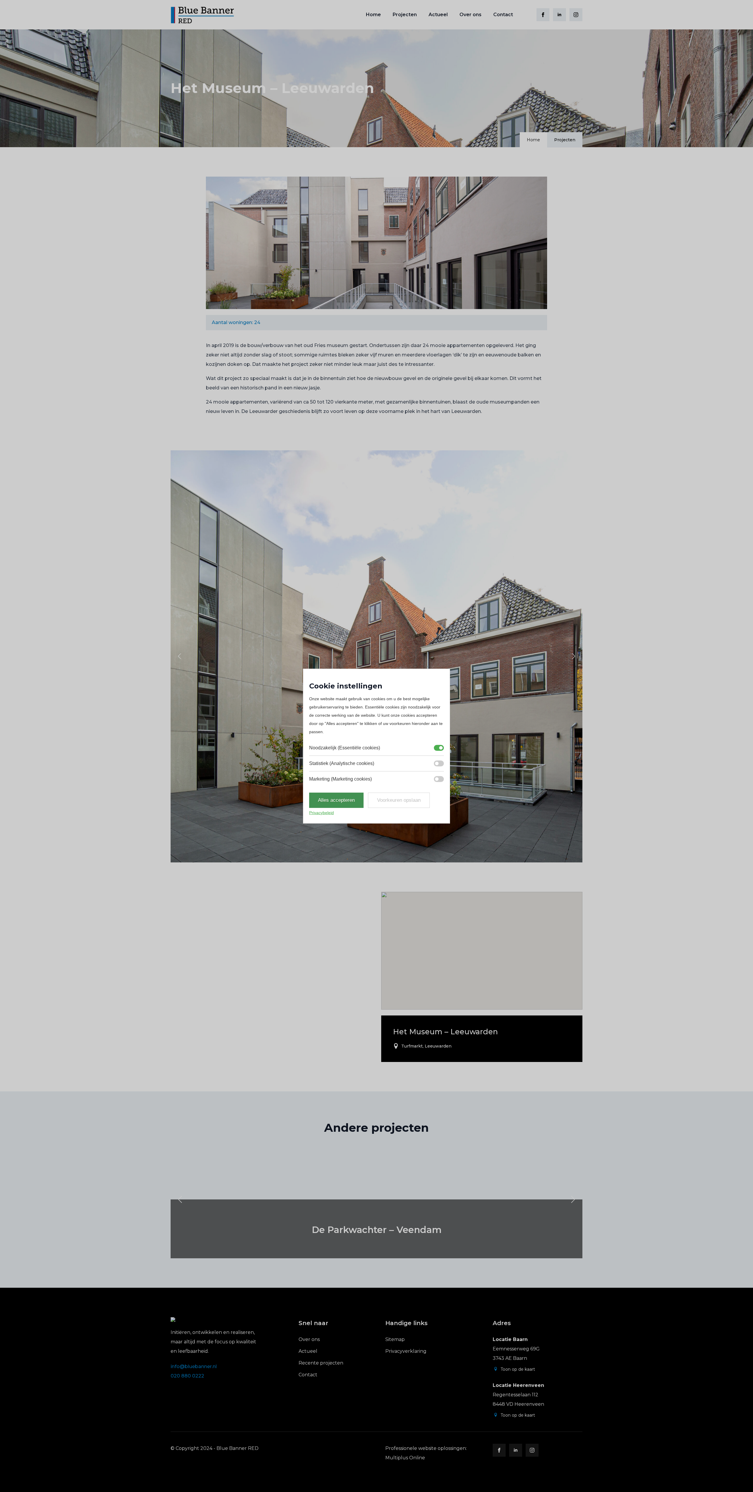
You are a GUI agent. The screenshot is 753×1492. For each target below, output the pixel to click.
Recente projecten (321, 1363)
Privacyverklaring (406, 1351)
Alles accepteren (336, 800)
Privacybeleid (321, 812)
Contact (503, 14)
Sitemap (395, 1339)
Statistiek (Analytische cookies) (341, 763)
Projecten (405, 14)
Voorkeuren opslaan (399, 800)
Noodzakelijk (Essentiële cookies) (344, 747)
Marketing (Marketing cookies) (340, 778)
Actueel (438, 14)
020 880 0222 (187, 1376)
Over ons (470, 14)
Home (373, 14)
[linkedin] (559, 14)
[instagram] (575, 14)
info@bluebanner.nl (194, 1366)
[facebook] (543, 14)
